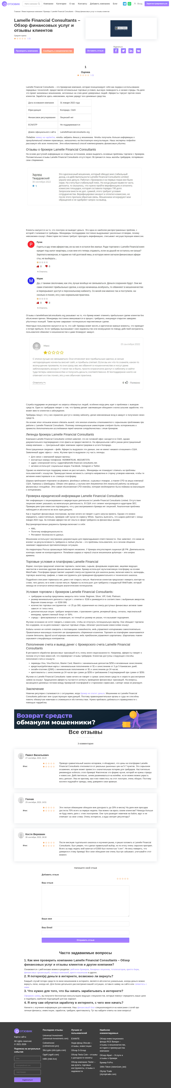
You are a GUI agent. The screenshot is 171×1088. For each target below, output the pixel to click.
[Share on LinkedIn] (131, 51)
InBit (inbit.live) (50, 1059)
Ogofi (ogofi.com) (51, 1054)
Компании (48, 4)
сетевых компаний (60, 972)
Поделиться (118, 47)
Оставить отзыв (95, 51)
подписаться (27, 1080)
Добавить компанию (100, 4)
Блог (115, 4)
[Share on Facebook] (116, 51)
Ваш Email (47, 927)
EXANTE (75, 1038)
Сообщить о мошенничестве (57, 51)
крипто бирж (133, 969)
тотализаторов (118, 969)
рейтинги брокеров (79, 969)
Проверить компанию (27, 51)
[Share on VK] (139, 51)
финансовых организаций (37, 972)
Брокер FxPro (106, 1062)
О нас (72, 4)
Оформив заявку (32, 996)
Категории (61, 4)
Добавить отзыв (50, 874)
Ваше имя (47, 919)
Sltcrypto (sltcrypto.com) (54, 1050)
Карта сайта (20, 1037)
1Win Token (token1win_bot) (113, 1067)
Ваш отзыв (47, 883)
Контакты (82, 4)
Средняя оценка (20, 36)
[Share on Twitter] (124, 51)
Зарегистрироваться (156, 4)
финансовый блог (86, 1007)
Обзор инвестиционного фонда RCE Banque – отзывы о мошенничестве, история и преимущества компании (113, 1044)
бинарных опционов (100, 969)
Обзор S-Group (78, 1050)
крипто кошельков (79, 972)
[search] (39, 4)
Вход (139, 4)
